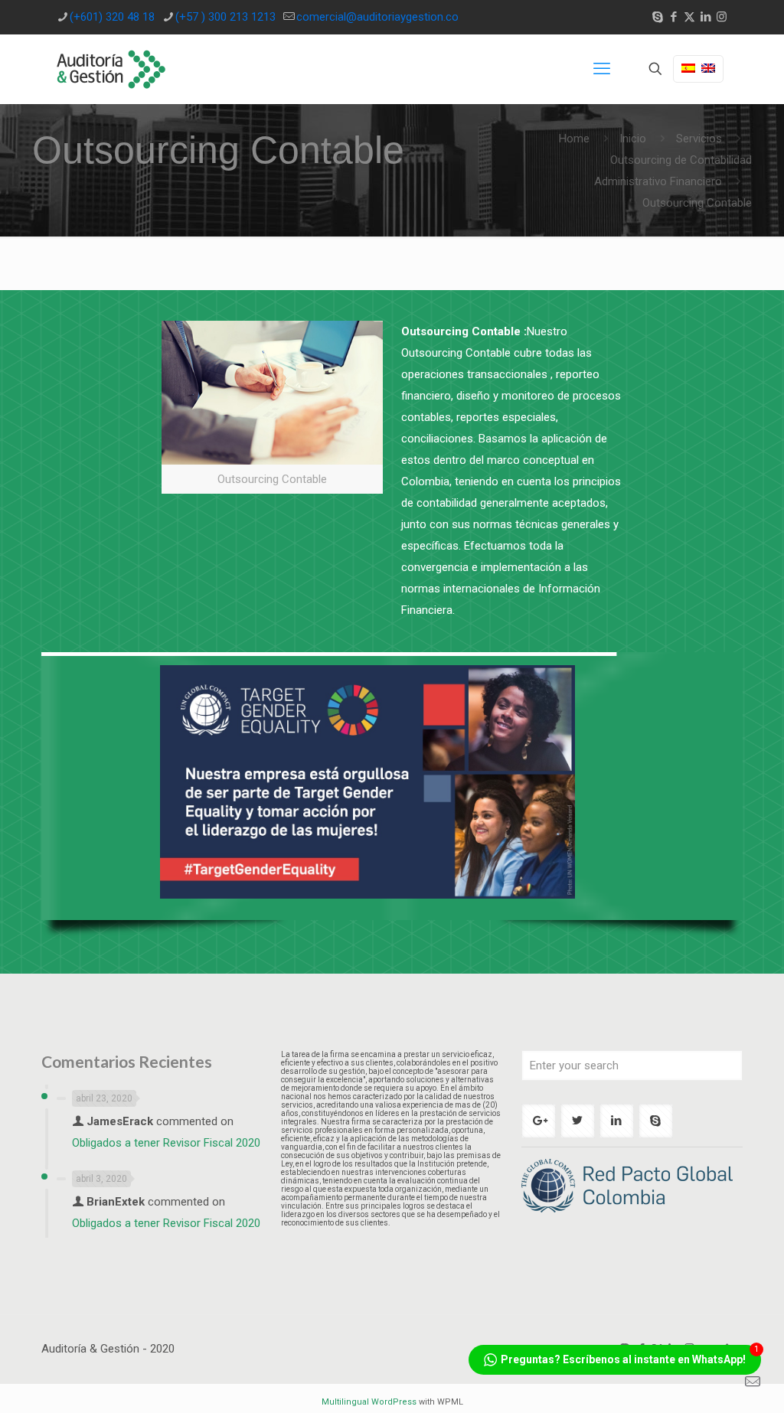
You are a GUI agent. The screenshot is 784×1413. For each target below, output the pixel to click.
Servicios (699, 138)
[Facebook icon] (673, 17)
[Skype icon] (657, 17)
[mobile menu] (602, 69)
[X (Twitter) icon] (689, 17)
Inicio (632, 138)
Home (574, 138)
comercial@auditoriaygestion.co (377, 17)
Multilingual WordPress (369, 1402)
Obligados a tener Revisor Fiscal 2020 (166, 1143)
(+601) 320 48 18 (112, 17)
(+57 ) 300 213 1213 (225, 17)
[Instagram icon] (721, 17)
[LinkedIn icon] (705, 17)
